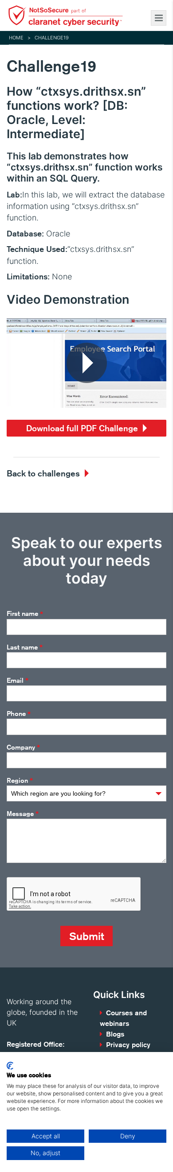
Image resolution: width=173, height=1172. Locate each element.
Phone (19, 714)
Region (20, 780)
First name (25, 614)
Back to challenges (43, 473)
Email (17, 680)
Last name (25, 647)
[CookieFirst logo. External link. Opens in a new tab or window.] (10, 1066)
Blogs (115, 1034)
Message (23, 814)
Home (16, 38)
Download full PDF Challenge (82, 428)
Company (23, 747)
